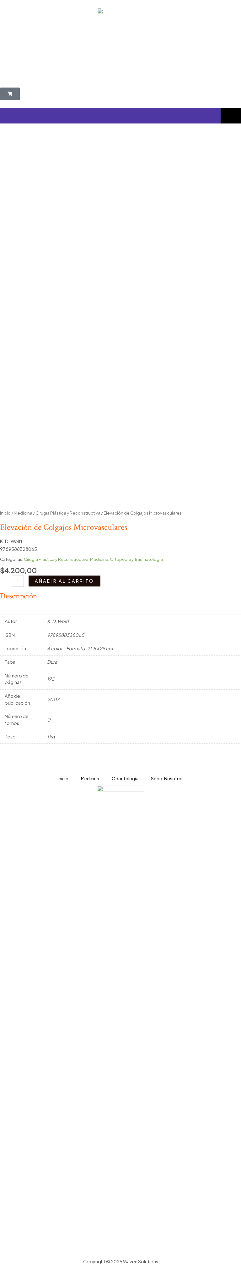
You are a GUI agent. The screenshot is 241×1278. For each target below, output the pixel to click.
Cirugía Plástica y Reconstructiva (67, 513)
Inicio (5, 513)
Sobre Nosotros (167, 778)
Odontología (125, 778)
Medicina (23, 513)
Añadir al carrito (64, 581)
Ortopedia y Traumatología (136, 559)
